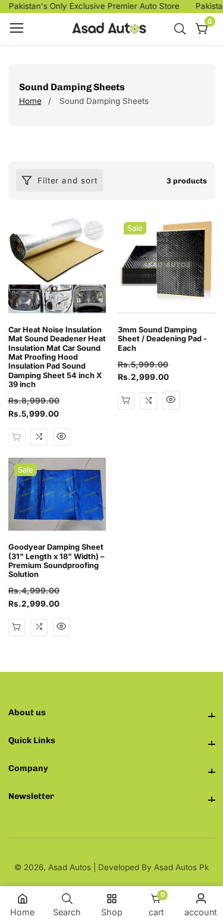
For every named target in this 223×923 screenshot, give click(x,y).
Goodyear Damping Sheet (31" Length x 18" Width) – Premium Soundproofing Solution (56, 561)
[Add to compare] (39, 437)
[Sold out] (17, 437)
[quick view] (61, 437)
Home (30, 101)
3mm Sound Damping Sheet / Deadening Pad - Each (162, 339)
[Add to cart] (126, 401)
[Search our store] (182, 29)
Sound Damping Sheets (104, 101)
